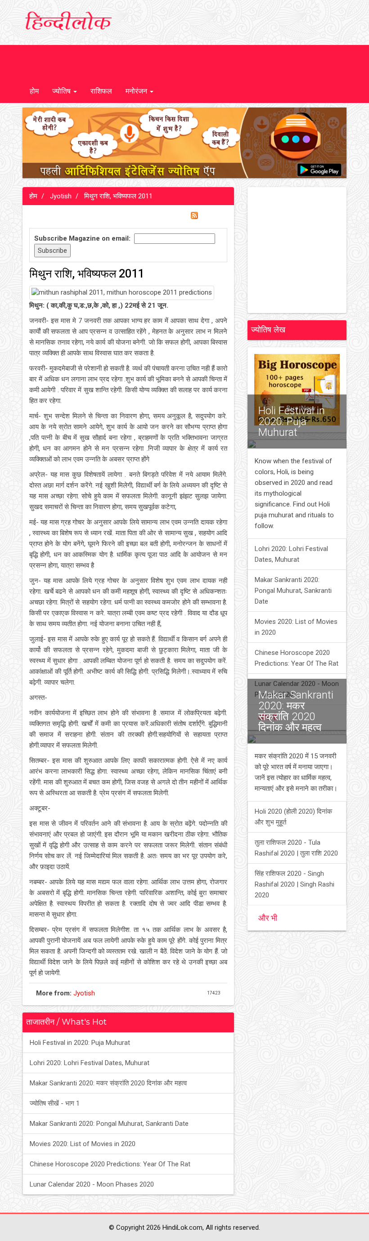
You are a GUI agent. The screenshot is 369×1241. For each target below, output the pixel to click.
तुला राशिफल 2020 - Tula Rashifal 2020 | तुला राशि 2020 (296, 847)
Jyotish (60, 196)
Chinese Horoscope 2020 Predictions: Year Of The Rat (110, 1164)
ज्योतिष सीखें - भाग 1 (55, 1103)
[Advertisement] (311, 250)
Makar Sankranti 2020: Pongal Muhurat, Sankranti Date (109, 1124)
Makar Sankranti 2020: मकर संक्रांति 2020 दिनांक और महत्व (108, 1083)
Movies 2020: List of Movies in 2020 (82, 1144)
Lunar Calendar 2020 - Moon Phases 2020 (92, 1184)
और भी (267, 918)
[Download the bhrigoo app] (184, 143)
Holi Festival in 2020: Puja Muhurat (80, 1043)
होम (34, 91)
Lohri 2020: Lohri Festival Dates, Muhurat (89, 1063)
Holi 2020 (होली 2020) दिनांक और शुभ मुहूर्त (293, 816)
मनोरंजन (137, 91)
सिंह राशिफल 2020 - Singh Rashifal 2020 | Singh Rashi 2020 (294, 884)
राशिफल (101, 91)
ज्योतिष (62, 91)
